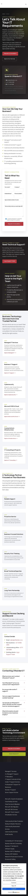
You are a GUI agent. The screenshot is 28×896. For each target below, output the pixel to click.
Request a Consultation (10, 53)
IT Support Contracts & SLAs (13, 779)
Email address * (8, 193)
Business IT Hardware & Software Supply (11, 847)
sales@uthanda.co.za (12, 80)
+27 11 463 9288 (10, 84)
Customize (13, 882)
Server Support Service (11, 792)
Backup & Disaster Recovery (13, 824)
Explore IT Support (9, 373)
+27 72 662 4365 (10, 82)
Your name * (7, 187)
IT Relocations (9, 776)
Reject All (14, 885)
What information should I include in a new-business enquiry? (10, 712)
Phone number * (18, 193)
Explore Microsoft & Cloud (11, 416)
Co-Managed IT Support (11, 774)
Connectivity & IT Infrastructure (13, 841)
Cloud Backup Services (11, 801)
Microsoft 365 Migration (11, 806)
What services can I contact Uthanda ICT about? (11, 677)
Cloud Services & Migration (12, 804)
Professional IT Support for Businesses (12, 786)
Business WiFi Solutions (11, 854)
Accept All (14, 889)
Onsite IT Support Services (12, 782)
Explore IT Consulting (9, 460)
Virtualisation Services (11, 814)
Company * (17, 187)
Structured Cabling (10, 859)
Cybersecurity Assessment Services (12, 828)
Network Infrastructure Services (14, 856)
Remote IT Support (10, 789)
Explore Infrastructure (10, 438)
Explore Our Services (9, 58)
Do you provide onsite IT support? (9, 690)
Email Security (9, 834)
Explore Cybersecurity (10, 394)
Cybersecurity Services (11, 831)
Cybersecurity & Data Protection (14, 821)
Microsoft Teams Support (12, 812)
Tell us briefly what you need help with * (14, 206)
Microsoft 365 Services (11, 809)
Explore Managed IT (9, 352)
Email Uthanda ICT (14, 754)
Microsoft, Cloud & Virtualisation (14, 799)
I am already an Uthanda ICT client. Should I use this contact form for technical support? (12, 704)
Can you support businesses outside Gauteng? (11, 697)
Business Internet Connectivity (13, 843)
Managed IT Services (10, 771)
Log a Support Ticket (9, 261)
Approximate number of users (12, 200)
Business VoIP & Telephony (12, 851)
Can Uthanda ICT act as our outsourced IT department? (10, 683)
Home (3, 13)
